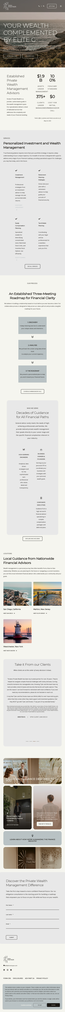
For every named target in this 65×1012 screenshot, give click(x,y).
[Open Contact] (39, 6)
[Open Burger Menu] (60, 6)
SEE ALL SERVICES (33, 266)
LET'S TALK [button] (52, 6)
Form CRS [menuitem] (7, 978)
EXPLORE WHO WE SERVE (32, 538)
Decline (53, 1005)
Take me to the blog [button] (45, 824)
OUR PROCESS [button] (30, 56)
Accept (40, 1005)
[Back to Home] (9, 6)
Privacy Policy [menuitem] (42, 978)
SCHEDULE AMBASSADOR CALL (32, 391)
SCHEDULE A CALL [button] (12, 56)
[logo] (8, 959)
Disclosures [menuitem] (18, 978)
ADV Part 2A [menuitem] (29, 978)
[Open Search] (44, 6)
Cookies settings (26, 1005)
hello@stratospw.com (11, 965)
